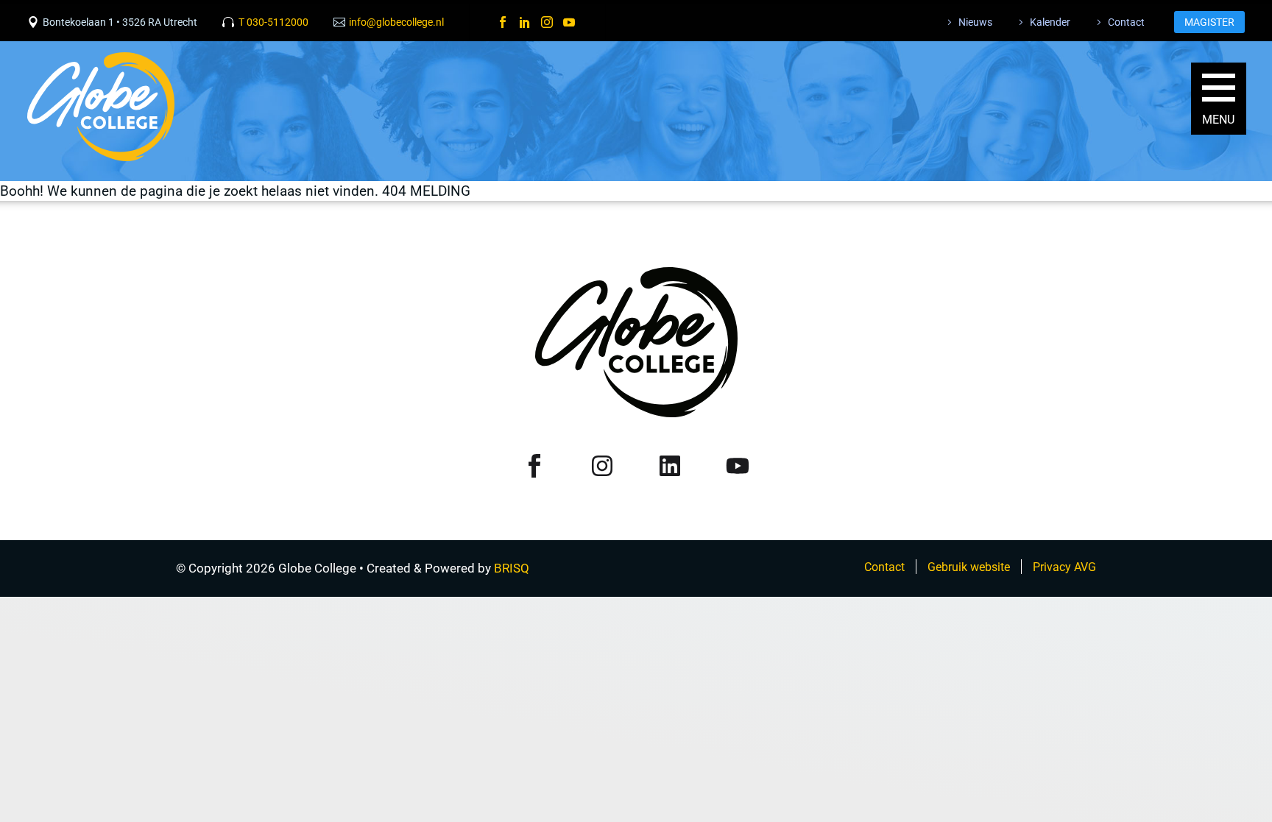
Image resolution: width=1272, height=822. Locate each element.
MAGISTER (1209, 22)
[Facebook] (503, 22)
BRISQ (511, 568)
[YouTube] (569, 22)
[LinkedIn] (525, 22)
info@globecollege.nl (396, 22)
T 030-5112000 (273, 22)
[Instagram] (547, 22)
